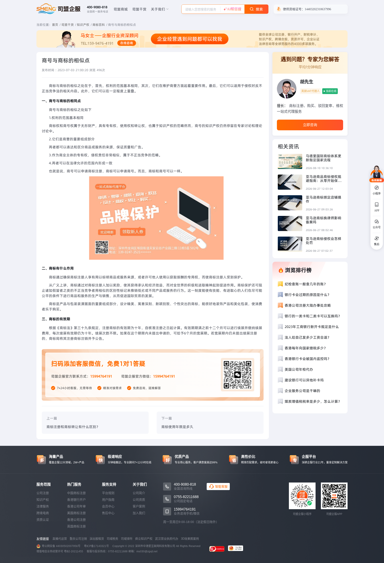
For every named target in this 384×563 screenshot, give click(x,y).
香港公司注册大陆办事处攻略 (308, 305)
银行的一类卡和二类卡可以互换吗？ (313, 316)
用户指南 (108, 499)
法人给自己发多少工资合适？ (308, 337)
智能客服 (221, 486)
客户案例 (139, 506)
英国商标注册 (76, 526)
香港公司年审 (76, 506)
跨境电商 (42, 513)
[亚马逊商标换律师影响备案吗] (292, 224)
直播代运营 (59, 538)
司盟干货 (139, 9)
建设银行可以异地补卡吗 (304, 380)
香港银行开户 (76, 499)
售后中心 (108, 513)
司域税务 (112, 538)
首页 (55, 25)
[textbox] (201, 9)
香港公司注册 (76, 519)
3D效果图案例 (190, 538)
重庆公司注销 (78, 538)
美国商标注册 (76, 513)
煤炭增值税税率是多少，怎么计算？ (313, 401)
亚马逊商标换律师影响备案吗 (323, 220)
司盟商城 (121, 9)
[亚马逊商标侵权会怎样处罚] (292, 245)
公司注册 (42, 493)
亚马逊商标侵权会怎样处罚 (323, 241)
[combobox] (201, 9)
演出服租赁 (97, 538)
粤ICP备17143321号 (96, 546)
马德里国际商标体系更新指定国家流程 (323, 158)
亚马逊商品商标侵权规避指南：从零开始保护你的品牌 (323, 179)
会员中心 (108, 506)
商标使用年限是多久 (177, 427)
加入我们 (139, 513)
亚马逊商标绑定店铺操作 (323, 199)
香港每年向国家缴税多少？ (306, 348)
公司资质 (139, 499)
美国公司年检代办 (299, 369)
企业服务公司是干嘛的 (302, 391)
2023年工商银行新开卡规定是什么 (312, 327)
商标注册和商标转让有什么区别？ (73, 427)
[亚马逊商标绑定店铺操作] (292, 203)
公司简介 (139, 493)
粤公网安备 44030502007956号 (61, 546)
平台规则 (108, 493)
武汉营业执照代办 (166, 538)
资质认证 (42, 519)
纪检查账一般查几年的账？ (306, 284)
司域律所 (126, 538)
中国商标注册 (76, 493)
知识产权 (83, 25)
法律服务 (42, 506)
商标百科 (98, 25)
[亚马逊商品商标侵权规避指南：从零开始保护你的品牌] (292, 183)
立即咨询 (310, 125)
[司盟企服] (237, 548)
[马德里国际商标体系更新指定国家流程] (292, 162)
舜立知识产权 (143, 538)
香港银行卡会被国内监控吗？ (308, 359)
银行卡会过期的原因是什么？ (308, 295)
